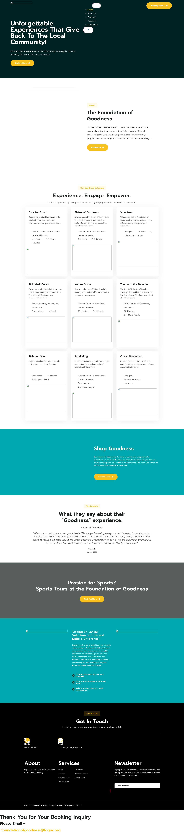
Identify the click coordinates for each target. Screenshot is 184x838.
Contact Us (93, 24)
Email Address (120, 781)
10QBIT (79, 805)
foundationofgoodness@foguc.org (31, 830)
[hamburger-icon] (96, 5)
